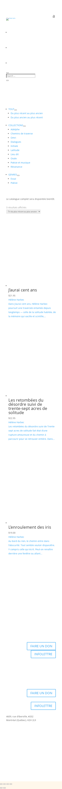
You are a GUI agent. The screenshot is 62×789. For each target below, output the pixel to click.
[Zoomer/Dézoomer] (1, 784)
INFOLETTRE (43, 654)
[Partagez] (7, 784)
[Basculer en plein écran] (4, 784)
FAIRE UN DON (41, 646)
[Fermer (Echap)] (11, 784)
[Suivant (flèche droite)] (4, 787)
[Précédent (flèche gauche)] (1, 787)
